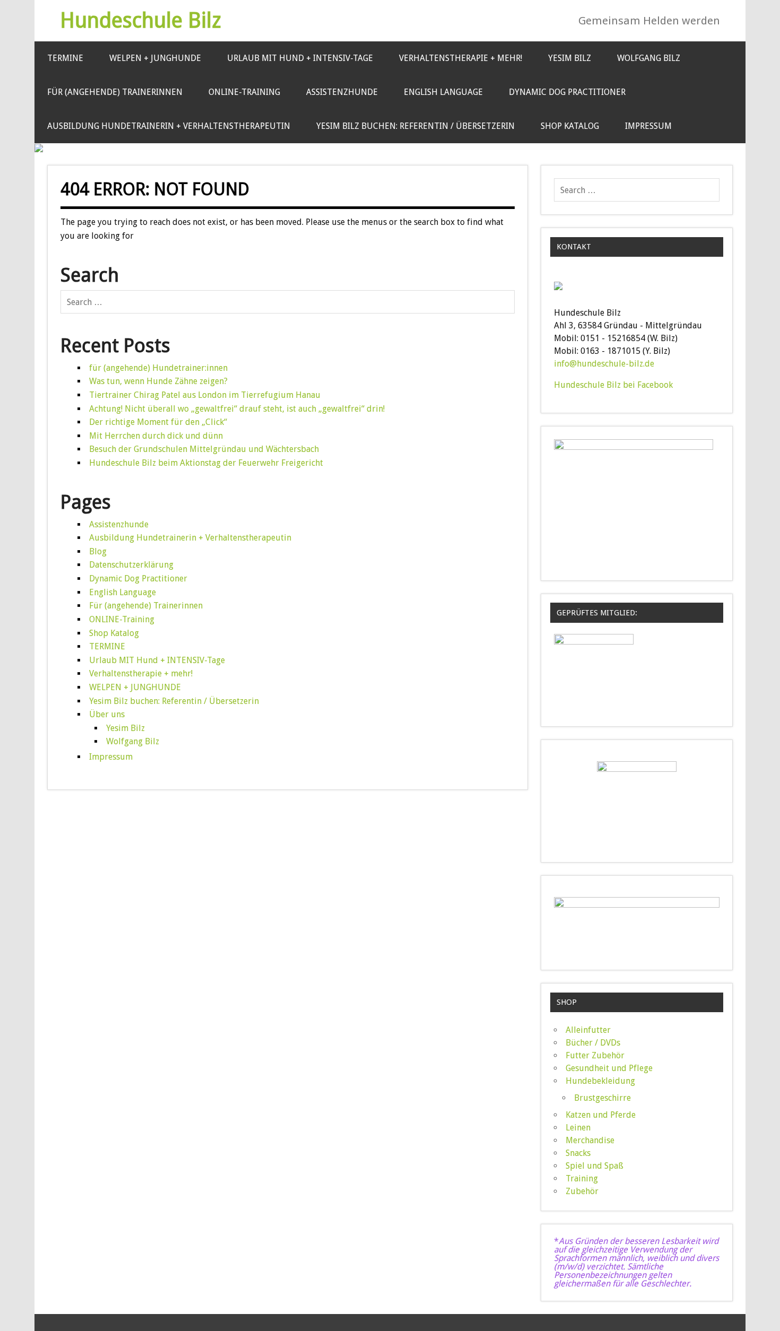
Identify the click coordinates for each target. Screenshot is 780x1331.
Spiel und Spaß (594, 1166)
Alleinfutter (588, 1030)
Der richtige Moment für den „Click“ (158, 422)
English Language (443, 92)
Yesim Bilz (569, 58)
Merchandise (590, 1140)
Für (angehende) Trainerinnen (115, 92)
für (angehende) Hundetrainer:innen (158, 368)
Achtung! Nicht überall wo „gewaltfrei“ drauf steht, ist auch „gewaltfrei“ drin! (237, 409)
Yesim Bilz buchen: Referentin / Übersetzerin (415, 126)
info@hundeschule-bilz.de (604, 364)
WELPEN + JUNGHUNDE (155, 58)
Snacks (578, 1153)
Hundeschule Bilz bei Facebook (613, 385)
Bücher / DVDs (593, 1043)
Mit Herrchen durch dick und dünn (156, 436)
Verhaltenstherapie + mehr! (460, 58)
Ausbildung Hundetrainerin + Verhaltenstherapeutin (168, 126)
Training (582, 1178)
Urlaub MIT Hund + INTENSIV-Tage (300, 58)
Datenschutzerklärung (131, 565)
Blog (98, 551)
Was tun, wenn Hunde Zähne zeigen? (158, 381)
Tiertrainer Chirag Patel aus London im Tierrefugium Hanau (204, 395)
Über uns (107, 714)
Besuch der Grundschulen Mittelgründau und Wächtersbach (204, 449)
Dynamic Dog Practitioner (567, 92)
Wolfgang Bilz (648, 58)
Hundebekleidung (600, 1081)
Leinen (578, 1128)
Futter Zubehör (595, 1055)
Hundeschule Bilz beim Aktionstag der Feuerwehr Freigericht (206, 463)
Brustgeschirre (602, 1098)
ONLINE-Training (244, 92)
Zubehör (582, 1191)
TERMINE (65, 58)
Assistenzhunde (342, 92)
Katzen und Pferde (601, 1115)
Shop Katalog (570, 126)
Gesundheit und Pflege (609, 1068)
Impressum (648, 126)
